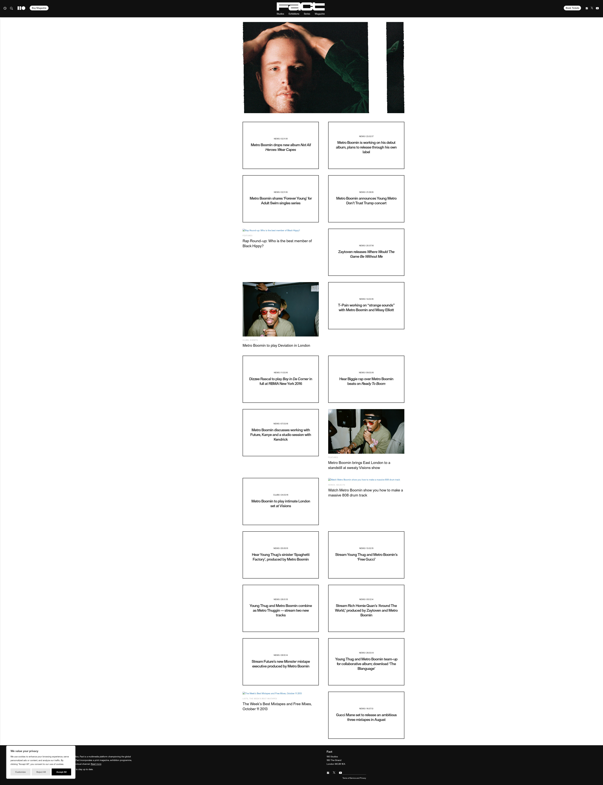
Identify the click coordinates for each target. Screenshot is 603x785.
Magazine (320, 13)
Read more (96, 764)
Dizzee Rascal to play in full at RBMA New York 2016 (280, 381)
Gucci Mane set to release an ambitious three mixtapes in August (366, 717)
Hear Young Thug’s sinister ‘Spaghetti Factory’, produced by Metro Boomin (281, 556)
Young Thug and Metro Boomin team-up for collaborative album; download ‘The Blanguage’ (366, 664)
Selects (340, 485)
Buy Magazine (39, 7)
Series (307, 13)
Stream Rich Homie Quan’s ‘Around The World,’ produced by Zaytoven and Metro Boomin (366, 610)
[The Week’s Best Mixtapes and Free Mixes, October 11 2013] (281, 693)
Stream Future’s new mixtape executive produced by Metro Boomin (281, 663)
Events (254, 340)
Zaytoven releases (366, 254)
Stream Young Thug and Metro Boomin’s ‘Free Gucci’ (366, 556)
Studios (280, 13)
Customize (20, 772)
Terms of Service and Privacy (354, 778)
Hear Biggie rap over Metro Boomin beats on (366, 381)
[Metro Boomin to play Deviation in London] (281, 309)
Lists (245, 698)
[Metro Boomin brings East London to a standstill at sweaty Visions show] (366, 431)
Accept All (61, 772)
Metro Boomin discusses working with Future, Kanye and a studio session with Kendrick (280, 434)
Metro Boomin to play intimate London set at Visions (280, 503)
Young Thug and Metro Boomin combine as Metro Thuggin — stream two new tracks (281, 610)
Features (248, 235)
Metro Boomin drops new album (281, 147)
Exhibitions (294, 13)
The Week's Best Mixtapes (263, 698)
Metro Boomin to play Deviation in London (276, 345)
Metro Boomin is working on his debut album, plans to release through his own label (366, 147)
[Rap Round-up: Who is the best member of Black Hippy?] (281, 230)
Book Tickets (572, 7)
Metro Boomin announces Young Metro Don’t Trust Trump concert (366, 200)
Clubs (246, 340)
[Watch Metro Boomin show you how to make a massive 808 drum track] (366, 479)
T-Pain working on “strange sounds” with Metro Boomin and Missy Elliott (366, 307)
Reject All (41, 772)
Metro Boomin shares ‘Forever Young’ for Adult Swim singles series (281, 200)
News (277, 138)
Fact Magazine (301, 6)
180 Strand (21, 8)
